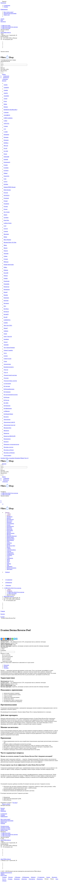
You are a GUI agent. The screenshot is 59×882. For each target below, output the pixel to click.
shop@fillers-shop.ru (6, 32)
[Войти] (1, 499)
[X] (8, 639)
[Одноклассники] (4, 639)
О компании (7, 5)
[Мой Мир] (6, 639)
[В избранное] (1, 634)
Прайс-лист (7, 14)
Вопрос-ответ (4, 830)
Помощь (3, 823)
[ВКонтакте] (1, 639)
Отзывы (6, 6)
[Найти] (2, 72)
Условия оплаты (5, 826)
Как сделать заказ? (8, 12)
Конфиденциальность (6, 872)
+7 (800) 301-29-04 (5, 25)
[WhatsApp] (12, 639)
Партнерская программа (10, 13)
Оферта (3, 874)
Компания (3, 811)
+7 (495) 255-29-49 (5, 28)
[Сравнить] (1, 635)
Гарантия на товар (5, 829)
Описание (6, 665)
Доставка (6, 668)
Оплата (6, 666)
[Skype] (14, 639)
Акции (2, 809)
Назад (9, 514)
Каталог (3, 808)
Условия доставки (5, 827)
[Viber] (10, 639)
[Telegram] (17, 639)
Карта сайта (4, 875)
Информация (4, 816)
